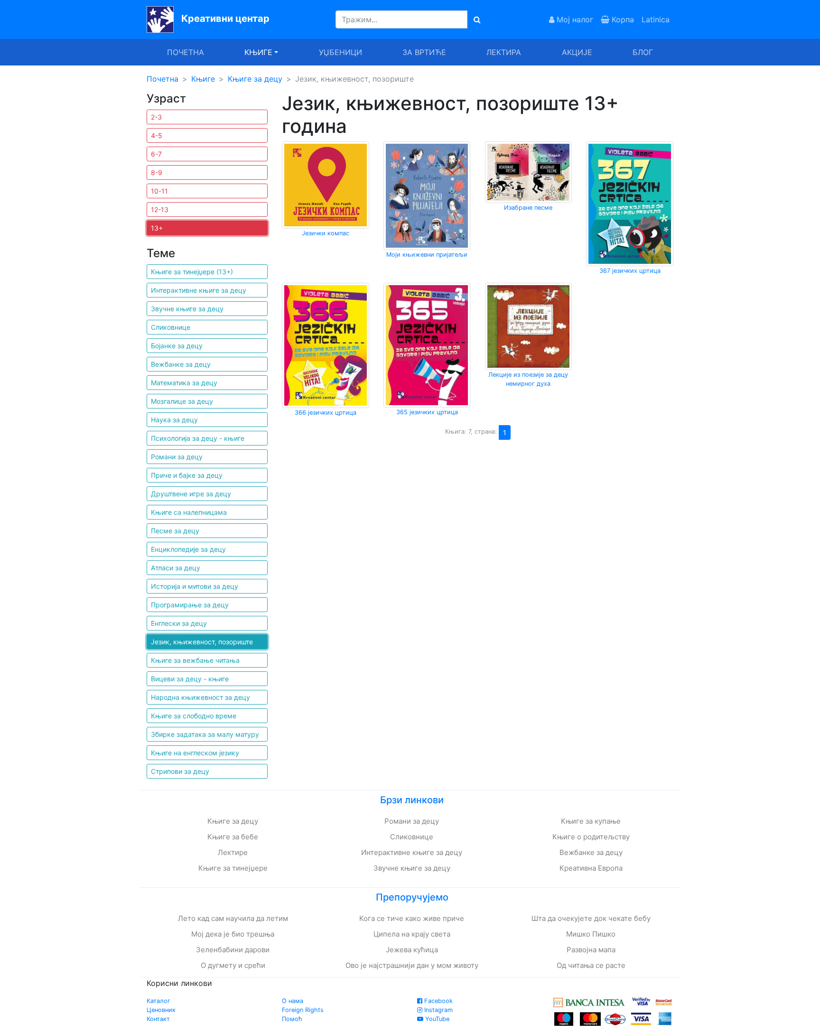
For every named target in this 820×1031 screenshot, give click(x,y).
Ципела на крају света (411, 933)
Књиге (203, 79)
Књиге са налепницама (189, 512)
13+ (157, 228)
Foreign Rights (303, 1009)
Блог (643, 52)
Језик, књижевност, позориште (202, 642)
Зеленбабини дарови (233, 949)
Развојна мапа (591, 949)
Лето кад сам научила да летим (233, 918)
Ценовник (161, 1009)
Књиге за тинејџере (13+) (192, 272)
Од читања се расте (591, 965)
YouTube (436, 1018)
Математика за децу (184, 383)
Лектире (233, 852)
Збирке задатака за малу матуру (205, 734)
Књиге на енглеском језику (195, 753)
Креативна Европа (591, 868)
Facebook (437, 1000)
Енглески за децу (179, 623)
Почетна (185, 52)
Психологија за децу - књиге (197, 438)
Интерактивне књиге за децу (198, 290)
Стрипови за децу (180, 771)
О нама (292, 1000)
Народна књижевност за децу (200, 697)
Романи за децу (177, 457)
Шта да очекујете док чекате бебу (591, 918)
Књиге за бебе (232, 836)
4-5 (156, 135)
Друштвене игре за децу (191, 494)
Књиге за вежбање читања (195, 660)
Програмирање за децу (190, 605)
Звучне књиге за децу (187, 309)
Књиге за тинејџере (233, 868)
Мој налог (573, 19)
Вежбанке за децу (181, 364)
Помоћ (292, 1018)
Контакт (158, 1018)
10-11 (159, 191)
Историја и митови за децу (194, 586)
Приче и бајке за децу (187, 475)
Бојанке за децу (177, 346)
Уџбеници (340, 52)
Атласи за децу (175, 568)
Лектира (503, 52)
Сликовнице (170, 327)
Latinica (656, 19)
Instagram (437, 1009)
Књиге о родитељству (591, 836)
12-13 (159, 209)
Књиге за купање (591, 821)
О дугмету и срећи (233, 965)
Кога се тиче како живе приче (411, 918)
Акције (577, 52)
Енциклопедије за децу (188, 549)
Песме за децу (175, 531)
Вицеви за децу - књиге (190, 679)
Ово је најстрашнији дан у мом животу (411, 965)
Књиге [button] (258, 52)
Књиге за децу (255, 79)
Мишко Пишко (590, 933)
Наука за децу (174, 420)
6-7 (156, 154)
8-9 (156, 172)
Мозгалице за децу (182, 401)
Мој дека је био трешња (232, 933)
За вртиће (424, 52)
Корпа (621, 19)
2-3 (156, 117)
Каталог (158, 1000)
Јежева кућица (412, 949)
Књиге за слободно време (193, 716)
